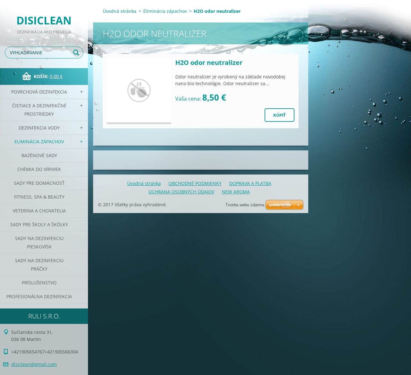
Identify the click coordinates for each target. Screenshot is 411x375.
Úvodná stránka (119, 11)
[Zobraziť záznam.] (139, 91)
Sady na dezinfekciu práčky (39, 264)
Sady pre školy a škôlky (39, 224)
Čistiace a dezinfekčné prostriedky (39, 110)
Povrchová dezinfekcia (39, 92)
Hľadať (77, 53)
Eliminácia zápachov (39, 141)
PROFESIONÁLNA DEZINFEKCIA (39, 296)
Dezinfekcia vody (39, 128)
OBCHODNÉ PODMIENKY (195, 183)
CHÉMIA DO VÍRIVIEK (39, 169)
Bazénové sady (39, 155)
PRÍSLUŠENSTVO (39, 283)
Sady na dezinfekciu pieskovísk (39, 242)
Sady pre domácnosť (39, 183)
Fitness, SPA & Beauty (39, 197)
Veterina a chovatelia (39, 211)
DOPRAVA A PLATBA (250, 183)
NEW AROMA (236, 192)
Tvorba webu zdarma (244, 204)
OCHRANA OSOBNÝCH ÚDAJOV (181, 192)
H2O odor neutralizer (208, 62)
